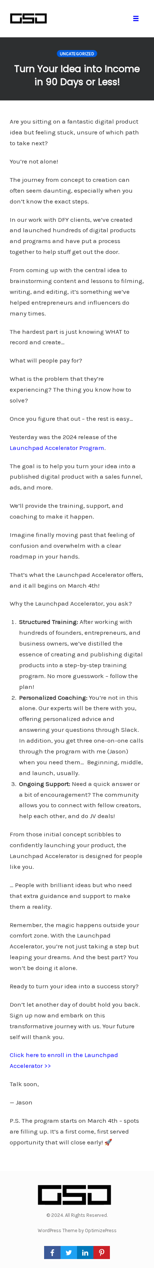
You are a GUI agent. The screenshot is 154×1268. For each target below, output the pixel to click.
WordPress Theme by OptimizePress (77, 1230)
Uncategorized (77, 53)
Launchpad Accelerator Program (57, 447)
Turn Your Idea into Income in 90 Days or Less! (77, 75)
